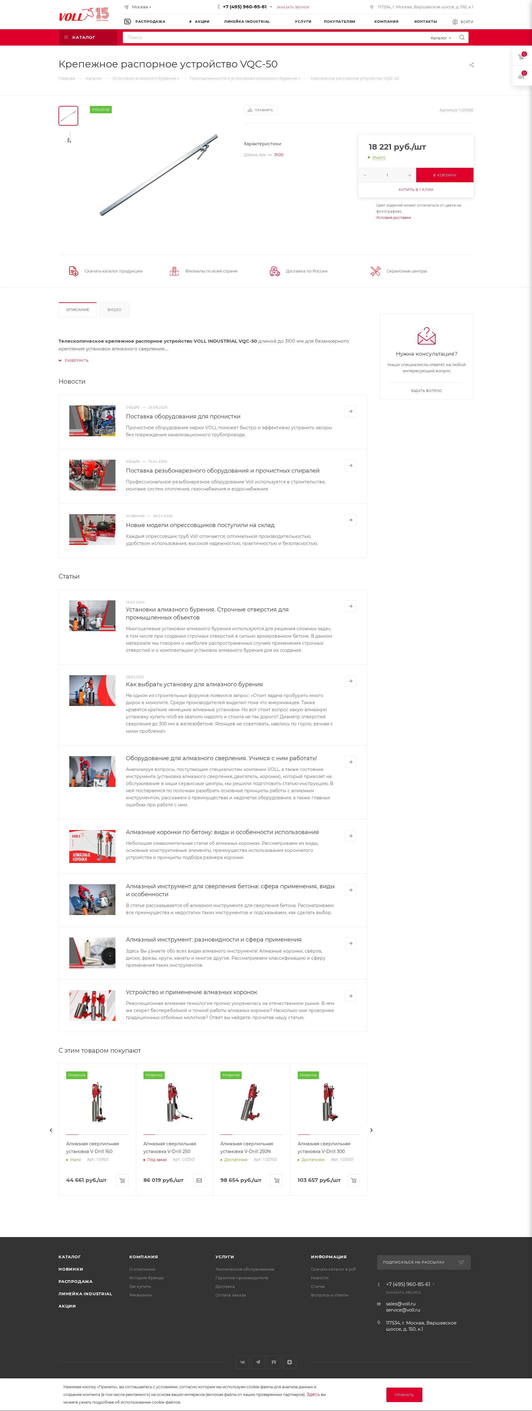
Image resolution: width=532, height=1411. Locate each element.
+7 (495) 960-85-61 (245, 7)
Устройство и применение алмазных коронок (191, 992)
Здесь (313, 1394)
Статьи (318, 1286)
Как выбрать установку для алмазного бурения (194, 684)
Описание (77, 310)
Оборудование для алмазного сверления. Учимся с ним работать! (221, 758)
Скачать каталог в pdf (333, 1269)
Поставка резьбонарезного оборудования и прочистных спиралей (223, 470)
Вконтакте (242, 1362)
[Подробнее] (351, 411)
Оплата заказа (231, 1294)
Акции (67, 1306)
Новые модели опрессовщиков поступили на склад (200, 525)
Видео (114, 310)
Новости (319, 1277)
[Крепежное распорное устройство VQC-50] (159, 175)
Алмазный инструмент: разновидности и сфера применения (214, 939)
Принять (404, 1395)
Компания (143, 1256)
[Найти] (462, 37)
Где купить (140, 1286)
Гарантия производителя (242, 1277)
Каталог (69, 1256)
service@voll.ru (403, 1310)
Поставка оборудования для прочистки (183, 416)
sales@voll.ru (401, 1304)
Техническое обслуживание (245, 1269)
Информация (329, 1256)
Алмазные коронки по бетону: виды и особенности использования (222, 832)
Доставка (225, 1286)
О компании (142, 1269)
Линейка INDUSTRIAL (85, 1293)
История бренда (146, 1277)
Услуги (225, 1256)
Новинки (70, 1269)
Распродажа (75, 1281)
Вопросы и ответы (330, 1294)
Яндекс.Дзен (289, 1362)
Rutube (273, 1362)
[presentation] (51, 1130)
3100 (279, 154)
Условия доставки (393, 217)
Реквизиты (140, 1294)
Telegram (258, 1362)
